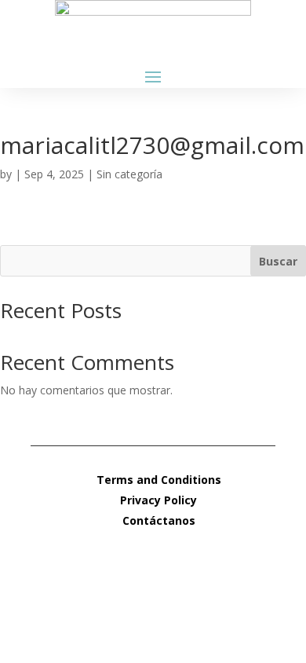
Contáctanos (158, 520)
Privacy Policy (158, 500)
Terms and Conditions (159, 479)
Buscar (278, 261)
